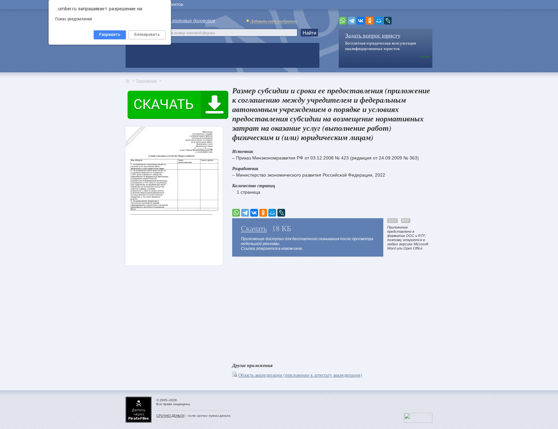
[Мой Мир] (379, 21)
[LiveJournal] (388, 21)
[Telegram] (352, 21)
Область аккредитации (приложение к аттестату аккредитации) (300, 375)
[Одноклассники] (370, 21)
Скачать (254, 228)
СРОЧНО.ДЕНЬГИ (170, 415)
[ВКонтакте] (361, 21)
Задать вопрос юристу (372, 35)
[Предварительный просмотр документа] (235, 375)
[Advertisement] (332, 308)
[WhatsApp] (342, 21)
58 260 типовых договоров (186, 20)
